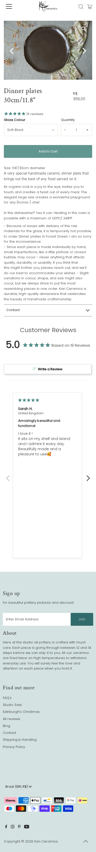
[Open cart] (89, 6)
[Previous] (12, 51)
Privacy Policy (14, 747)
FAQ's (7, 698)
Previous (7, 475)
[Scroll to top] (86, 842)
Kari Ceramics (46, 841)
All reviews (11, 719)
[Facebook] (6, 827)
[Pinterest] (19, 827)
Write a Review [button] (50, 369)
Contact (13, 310)
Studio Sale (12, 705)
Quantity (68, 120)
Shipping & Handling (20, 739)
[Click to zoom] (84, 29)
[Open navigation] (13, 6)
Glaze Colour (14, 120)
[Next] (84, 51)
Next (88, 475)
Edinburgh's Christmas (21, 712)
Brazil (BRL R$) (17, 786)
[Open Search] (81, 6)
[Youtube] (26, 827)
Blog (6, 726)
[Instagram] (12, 827)
